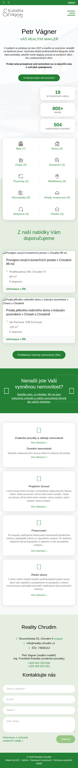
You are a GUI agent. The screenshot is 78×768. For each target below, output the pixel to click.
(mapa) (71, 2)
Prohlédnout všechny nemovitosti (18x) (39, 354)
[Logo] (13, 13)
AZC (17, 760)
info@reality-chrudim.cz (41, 643)
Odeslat (66, 739)
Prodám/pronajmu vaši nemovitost (39, 78)
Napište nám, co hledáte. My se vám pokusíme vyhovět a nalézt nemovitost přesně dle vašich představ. (39, 398)
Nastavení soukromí (41, 760)
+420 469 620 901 (39, 666)
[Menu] (71, 13)
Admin (25, 760)
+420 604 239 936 (39, 662)
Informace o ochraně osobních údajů (15, 739)
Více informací (38, 442)
